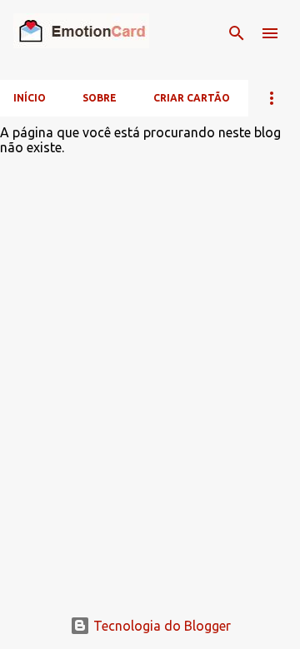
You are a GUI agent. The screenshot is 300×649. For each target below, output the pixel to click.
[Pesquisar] (237, 33)
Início (29, 97)
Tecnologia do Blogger (160, 625)
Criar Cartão (191, 97)
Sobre (99, 97)
